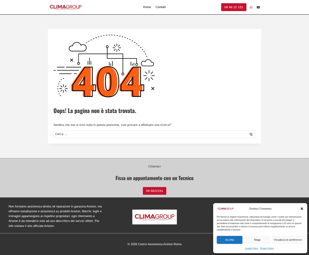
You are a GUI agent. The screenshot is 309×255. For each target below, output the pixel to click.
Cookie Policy (251, 248)
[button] (302, 208)
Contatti (161, 7)
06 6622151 (154, 191)
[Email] (258, 7)
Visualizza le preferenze (288, 239)
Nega (257, 239)
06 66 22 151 (233, 7)
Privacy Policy (267, 248)
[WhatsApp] (251, 7)
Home (147, 7)
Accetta (229, 239)
